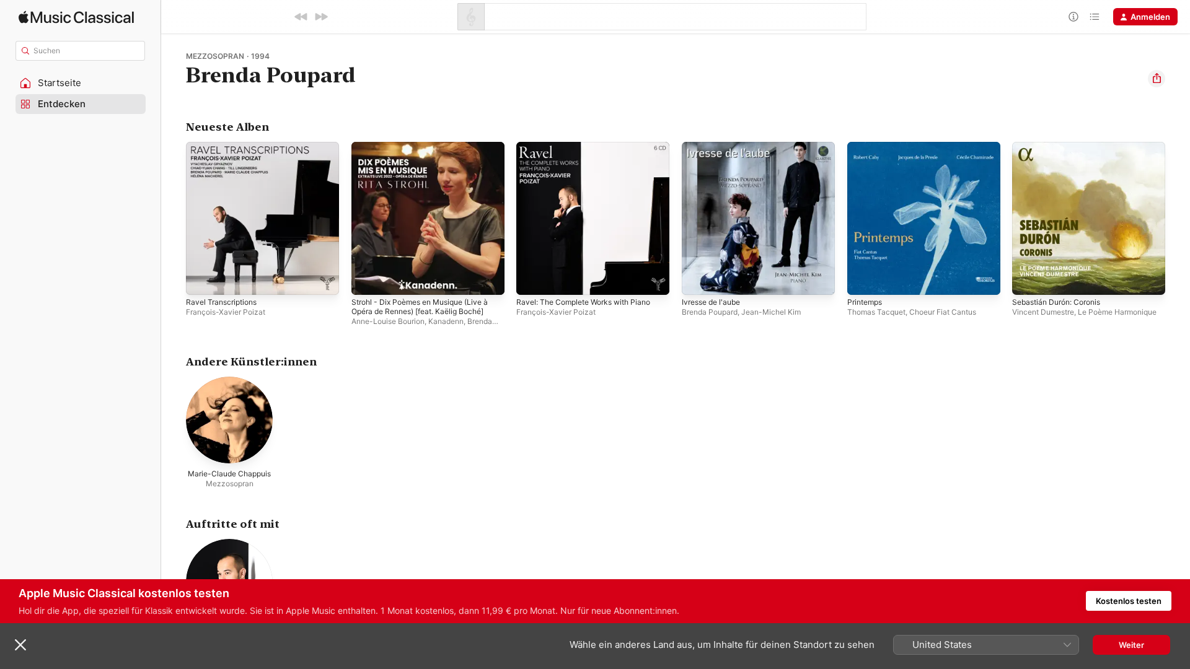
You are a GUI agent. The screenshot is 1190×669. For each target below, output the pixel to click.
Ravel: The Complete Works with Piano (590, 147)
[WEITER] (321, 17)
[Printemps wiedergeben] (862, 279)
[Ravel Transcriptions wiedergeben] (201, 279)
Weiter (1131, 645)
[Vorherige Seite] (173, 218)
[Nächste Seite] (1177, 218)
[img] (76, 17)
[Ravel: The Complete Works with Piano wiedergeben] (531, 279)
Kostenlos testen (1128, 601)
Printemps (866, 147)
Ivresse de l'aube (714, 147)
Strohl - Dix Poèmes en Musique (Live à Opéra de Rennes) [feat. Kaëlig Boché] (424, 157)
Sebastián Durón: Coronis (1061, 147)
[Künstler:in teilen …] (1156, 78)
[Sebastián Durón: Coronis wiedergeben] (1027, 279)
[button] (80, 83)
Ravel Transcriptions (224, 147)
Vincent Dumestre (1043, 312)
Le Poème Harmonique (1117, 312)
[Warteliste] (1094, 16)
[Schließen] (20, 644)
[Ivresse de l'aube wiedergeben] (697, 279)
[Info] (1073, 16)
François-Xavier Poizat (225, 312)
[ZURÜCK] (301, 17)
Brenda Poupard (710, 312)
